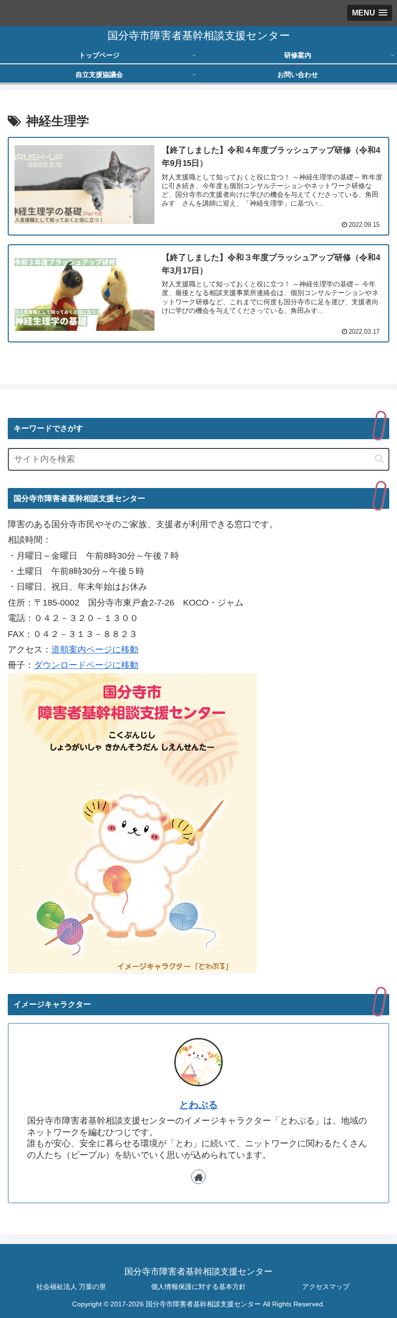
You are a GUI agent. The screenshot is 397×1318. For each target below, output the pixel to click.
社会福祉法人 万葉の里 (71, 1286)
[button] (379, 458)
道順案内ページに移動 (94, 649)
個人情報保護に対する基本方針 (198, 1286)
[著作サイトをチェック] (198, 1177)
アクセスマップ (326, 1286)
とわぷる (198, 1104)
